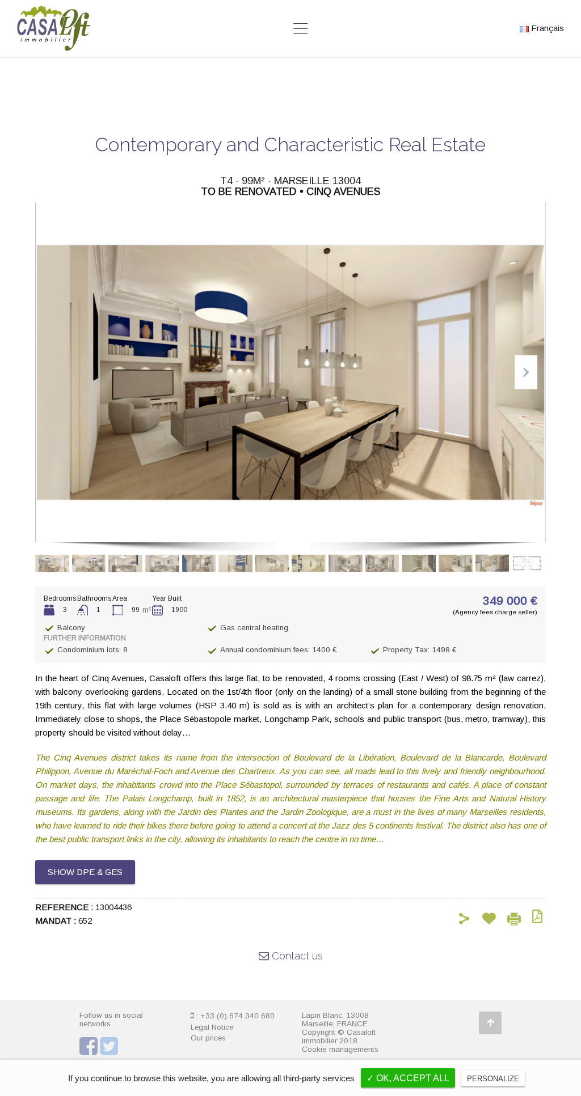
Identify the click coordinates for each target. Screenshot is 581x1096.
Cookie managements (340, 1049)
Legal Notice (212, 1027)
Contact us (296, 956)
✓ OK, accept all (408, 1078)
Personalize (493, 1078)
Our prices (208, 1038)
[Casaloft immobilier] (53, 45)
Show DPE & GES (85, 872)
